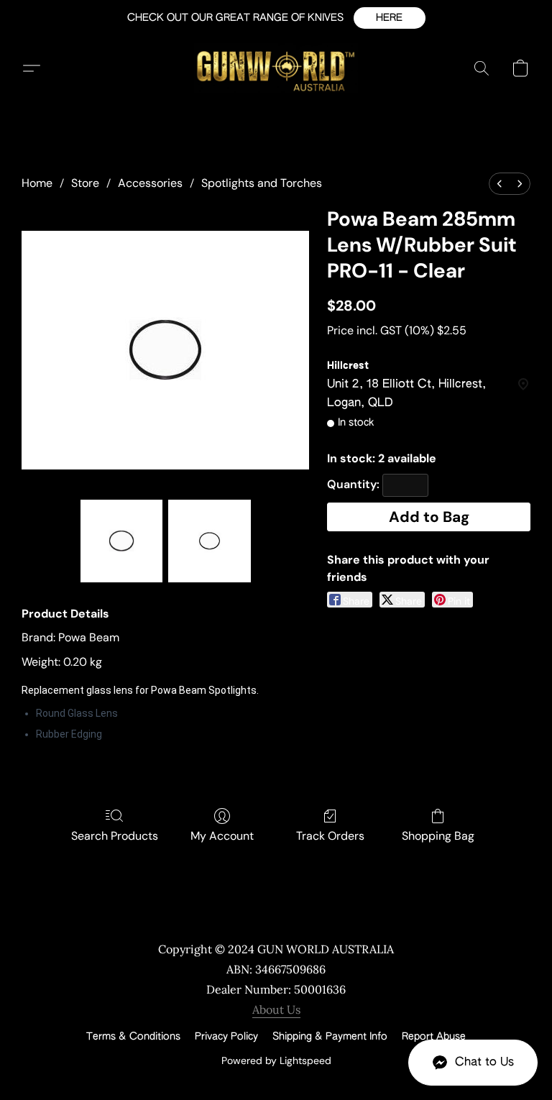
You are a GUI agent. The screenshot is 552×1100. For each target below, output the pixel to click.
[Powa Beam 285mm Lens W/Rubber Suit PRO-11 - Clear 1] (209, 541)
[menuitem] (499, 183)
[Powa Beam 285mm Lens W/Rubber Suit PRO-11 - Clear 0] (121, 541)
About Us (276, 1009)
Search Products (114, 835)
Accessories (150, 183)
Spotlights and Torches (261, 183)
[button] (390, 18)
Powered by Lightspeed (276, 1060)
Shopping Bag (438, 835)
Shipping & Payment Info (329, 1037)
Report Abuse (434, 1037)
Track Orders (330, 835)
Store (85, 183)
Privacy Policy (226, 1037)
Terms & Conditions (133, 1037)
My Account (222, 835)
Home (37, 183)
